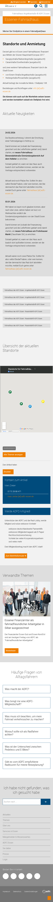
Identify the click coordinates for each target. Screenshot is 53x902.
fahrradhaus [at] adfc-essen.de (18, 269)
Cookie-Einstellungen (31, 891)
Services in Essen (10, 831)
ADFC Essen (8, 843)
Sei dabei (7, 848)
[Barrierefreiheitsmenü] (35, 6)
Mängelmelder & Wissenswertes (16, 837)
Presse (6, 854)
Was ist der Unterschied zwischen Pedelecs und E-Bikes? (23, 748)
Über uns (6, 825)
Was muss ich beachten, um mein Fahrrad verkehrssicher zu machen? (24, 718)
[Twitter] (14, 876)
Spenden (33, 2)
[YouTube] (29, 876)
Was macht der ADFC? (17, 689)
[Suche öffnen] (41, 6)
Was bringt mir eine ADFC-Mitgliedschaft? (19, 703)
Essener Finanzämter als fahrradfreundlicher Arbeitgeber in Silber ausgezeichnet (24, 624)
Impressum (6, 891)
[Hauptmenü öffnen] (46, 6)
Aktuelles (6, 814)
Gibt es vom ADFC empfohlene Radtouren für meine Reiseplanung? (24, 763)
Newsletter (45, 2)
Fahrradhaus (9, 448)
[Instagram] (21, 876)
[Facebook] (6, 876)
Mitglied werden (19, 2)
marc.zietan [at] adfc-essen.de (21, 496)
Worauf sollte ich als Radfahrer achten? (21, 733)
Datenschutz (17, 891)
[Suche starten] (45, 802)
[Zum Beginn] (49, 898)
